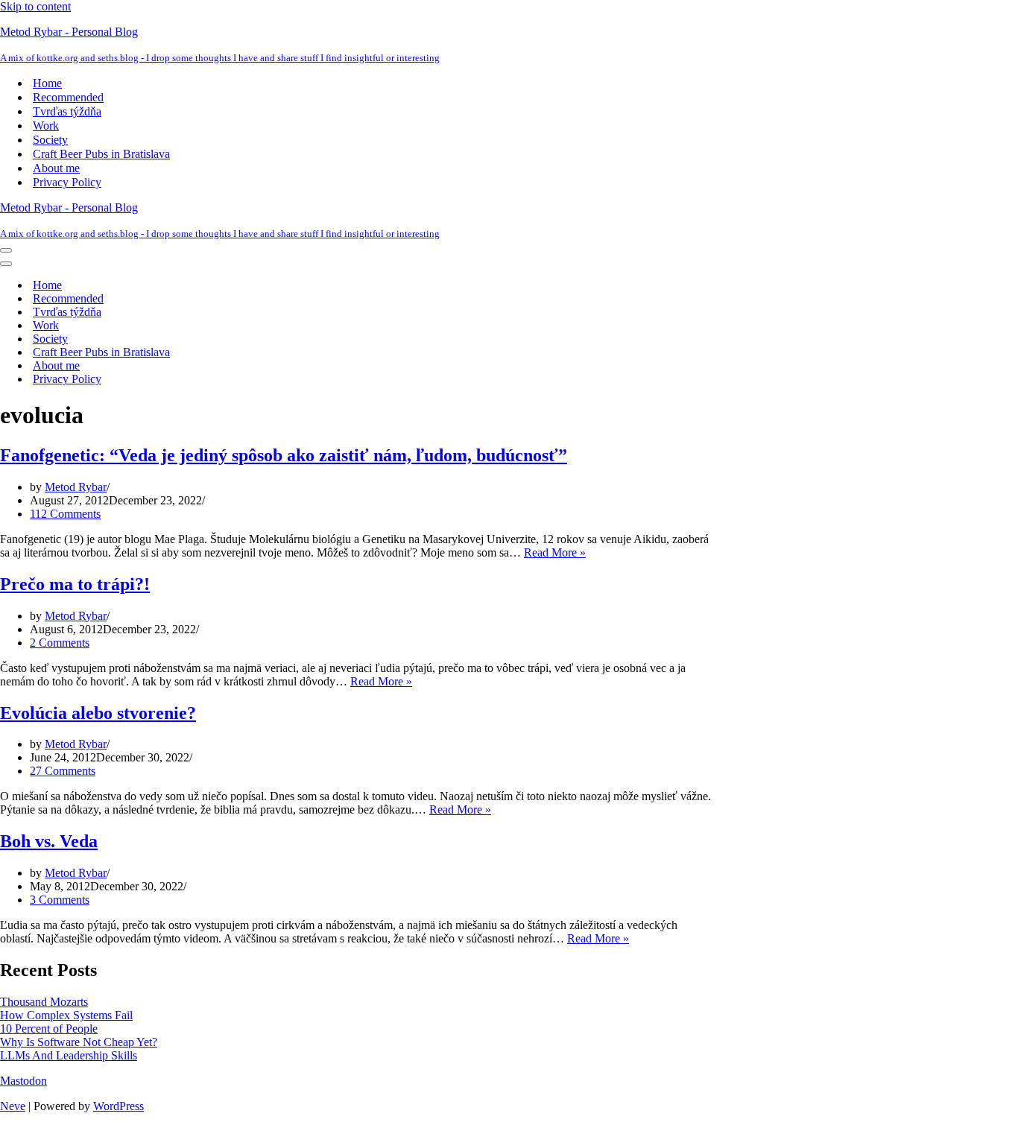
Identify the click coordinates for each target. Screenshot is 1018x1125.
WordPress (118, 1106)
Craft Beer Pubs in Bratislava (101, 154)
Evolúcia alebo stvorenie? (98, 713)
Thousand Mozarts (44, 1001)
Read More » (555, 552)
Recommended (68, 97)
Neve (12, 1106)
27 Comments (62, 770)
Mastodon (23, 1080)
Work (46, 125)
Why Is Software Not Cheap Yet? (78, 1042)
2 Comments (59, 642)
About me (56, 168)
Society (50, 139)
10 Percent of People (49, 1028)
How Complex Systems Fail (66, 1015)
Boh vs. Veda (49, 841)
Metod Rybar (76, 487)
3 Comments (59, 899)
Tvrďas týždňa (67, 111)
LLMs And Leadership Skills (68, 1055)
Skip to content (35, 6)
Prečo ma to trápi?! (75, 584)
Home (47, 83)
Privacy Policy (67, 182)
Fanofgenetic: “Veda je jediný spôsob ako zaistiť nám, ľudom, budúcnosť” (283, 455)
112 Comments (65, 513)
